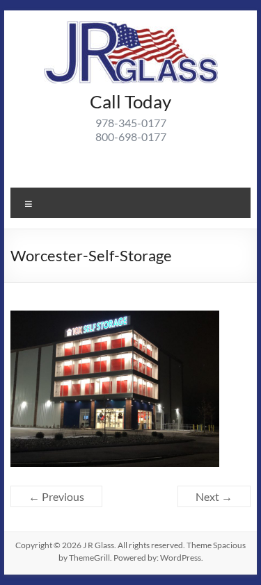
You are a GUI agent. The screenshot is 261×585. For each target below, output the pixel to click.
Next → (214, 496)
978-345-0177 (130, 122)
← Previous (56, 496)
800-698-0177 (130, 136)
